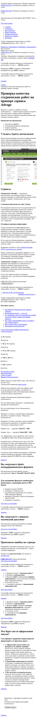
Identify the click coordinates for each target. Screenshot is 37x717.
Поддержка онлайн (7, 371)
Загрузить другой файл (9, 503)
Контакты (8, 38)
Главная (7, 27)
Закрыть (4, 460)
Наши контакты (6, 373)
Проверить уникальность (27, 47)
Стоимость (9, 29)
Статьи (3, 85)
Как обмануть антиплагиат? (15, 326)
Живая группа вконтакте (9, 377)
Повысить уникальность (9, 47)
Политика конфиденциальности (17, 329)
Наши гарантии (10, 32)
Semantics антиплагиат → (27, 294)
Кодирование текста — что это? (16, 313)
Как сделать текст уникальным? (16, 324)
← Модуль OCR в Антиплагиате (12, 292)
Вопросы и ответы (11, 36)
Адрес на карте (6, 375)
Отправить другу (10, 707)
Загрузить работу (7, 23)
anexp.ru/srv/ (22, 384)
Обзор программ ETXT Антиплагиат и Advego (16, 248)
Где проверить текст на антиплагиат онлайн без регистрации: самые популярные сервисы (20, 317)
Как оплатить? (10, 30)
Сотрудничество (6, 331)
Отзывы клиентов (11, 34)
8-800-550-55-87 (6, 5)
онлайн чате (5, 555)
